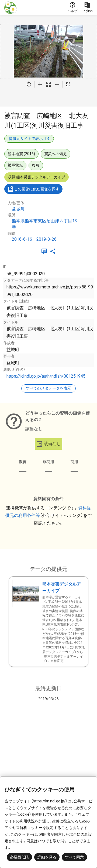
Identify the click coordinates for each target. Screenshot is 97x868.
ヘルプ (72, 11)
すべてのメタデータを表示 (48, 388)
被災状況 (15, 165)
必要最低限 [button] (19, 857)
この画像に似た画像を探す (36, 189)
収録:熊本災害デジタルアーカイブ (36, 177)
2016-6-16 (22, 239)
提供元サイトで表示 (26, 138)
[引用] (45, 251)
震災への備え (55, 154)
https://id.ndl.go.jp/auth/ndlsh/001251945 (45, 376)
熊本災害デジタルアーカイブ (61, 587)
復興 (36, 165)
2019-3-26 (46, 239)
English (87, 11)
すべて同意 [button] (74, 857)
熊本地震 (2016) (21, 154)
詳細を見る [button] (46, 857)
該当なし (52, 443)
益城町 (18, 208)
